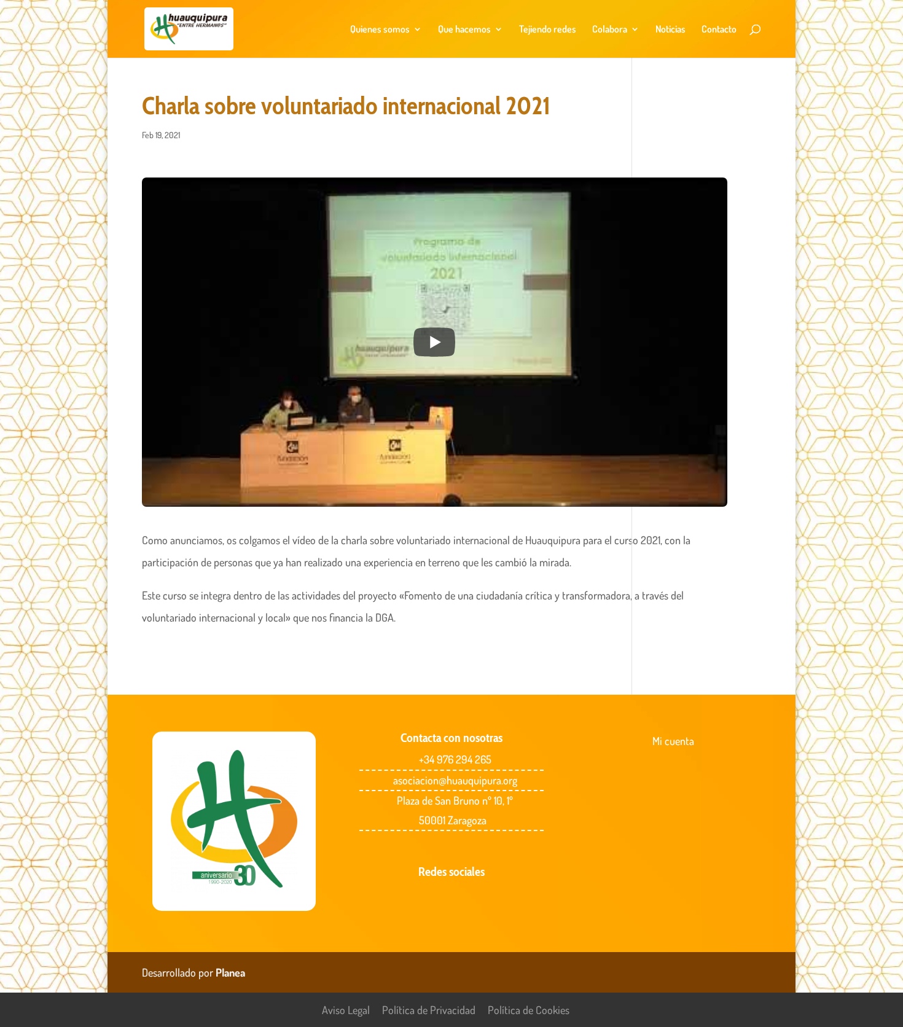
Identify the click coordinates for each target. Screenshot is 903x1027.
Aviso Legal (346, 1010)
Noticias (670, 30)
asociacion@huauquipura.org (455, 780)
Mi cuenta (673, 741)
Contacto (719, 30)
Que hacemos (464, 30)
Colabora (609, 30)
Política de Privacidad (428, 1010)
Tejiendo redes (547, 30)
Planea (230, 972)
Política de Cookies (528, 1010)
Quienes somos (380, 30)
